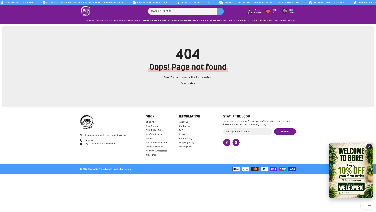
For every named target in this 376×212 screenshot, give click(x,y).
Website (115, 169)
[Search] (186, 11)
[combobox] (182, 11)
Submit (285, 132)
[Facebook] (226, 142)
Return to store (188, 83)
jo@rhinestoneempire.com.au (100, 143)
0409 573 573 (92, 140)
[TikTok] (236, 142)
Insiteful (127, 169)
